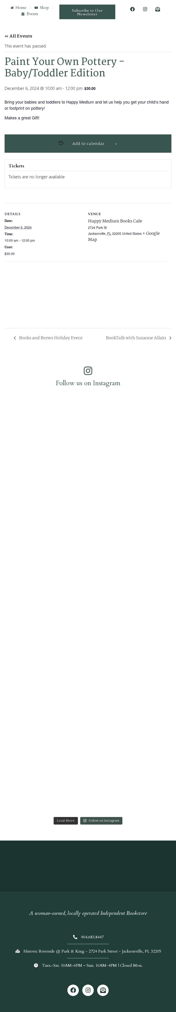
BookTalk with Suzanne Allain (136, 338)
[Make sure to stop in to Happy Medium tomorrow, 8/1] (131, 773)
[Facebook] (132, 9)
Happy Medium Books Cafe (115, 221)
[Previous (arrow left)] (8, 506)
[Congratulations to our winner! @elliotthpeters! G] (44, 518)
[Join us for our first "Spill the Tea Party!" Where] (44, 454)
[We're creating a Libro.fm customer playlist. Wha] (131, 429)
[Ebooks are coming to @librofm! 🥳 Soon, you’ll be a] (131, 571)
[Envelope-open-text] (157, 9)
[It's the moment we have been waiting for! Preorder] (44, 666)
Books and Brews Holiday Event (50, 338)
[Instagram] (145, 9)
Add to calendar (88, 144)
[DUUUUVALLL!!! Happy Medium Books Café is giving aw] (131, 687)
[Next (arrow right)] (168, 506)
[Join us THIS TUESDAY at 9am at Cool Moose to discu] (44, 776)
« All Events (18, 36)
